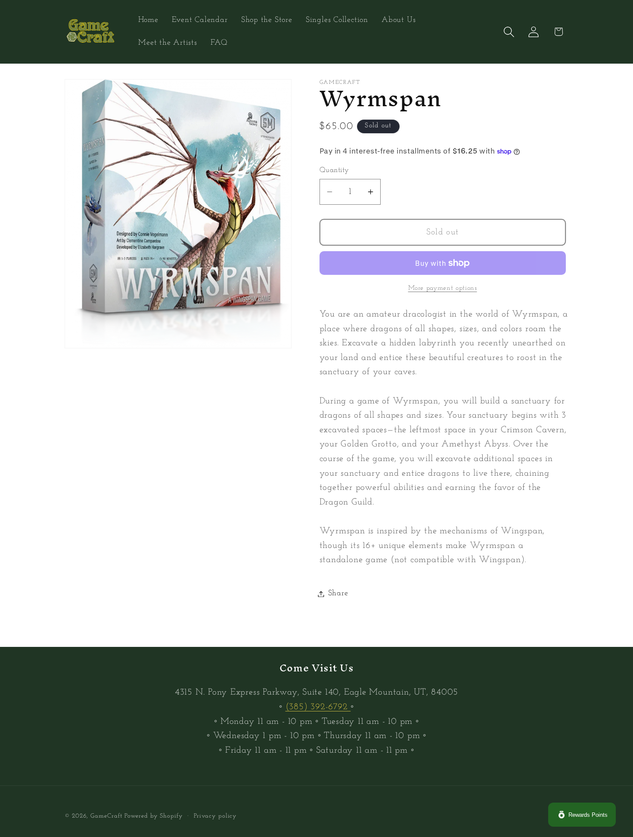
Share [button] (338, 594)
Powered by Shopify (153, 816)
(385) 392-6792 (318, 706)
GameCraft (106, 816)
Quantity (334, 170)
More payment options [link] (442, 288)
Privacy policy (215, 816)
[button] (509, 31)
